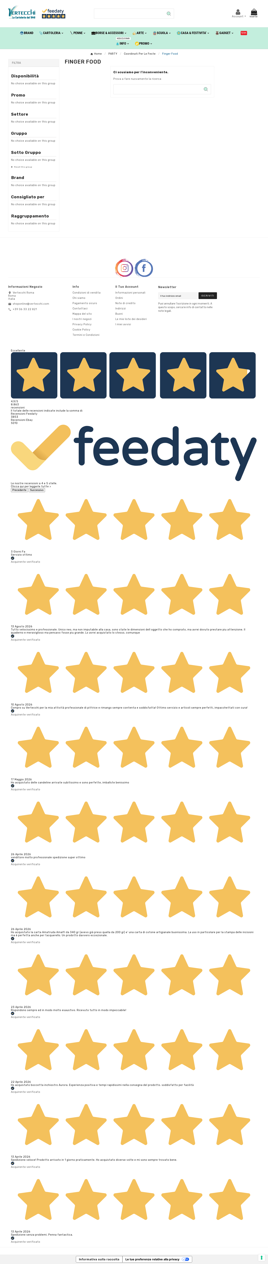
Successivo (37, 490)
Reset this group (23, 167)
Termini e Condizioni (86, 335)
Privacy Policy (82, 324)
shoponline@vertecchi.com (31, 303)
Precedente (19, 490)
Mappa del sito (82, 313)
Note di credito (125, 303)
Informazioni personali (130, 292)
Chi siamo (79, 298)
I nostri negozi (82, 319)
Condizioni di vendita (87, 292)
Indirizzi (120, 308)
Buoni (119, 313)
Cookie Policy (81, 329)
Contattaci (80, 308)
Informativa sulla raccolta (99, 1259)
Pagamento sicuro (85, 303)
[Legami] (244, 33)
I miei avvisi (123, 324)
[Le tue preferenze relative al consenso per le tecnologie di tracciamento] (261, 1257)
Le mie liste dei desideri (131, 319)
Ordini (119, 298)
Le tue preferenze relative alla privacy (152, 1259)
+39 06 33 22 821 (25, 309)
